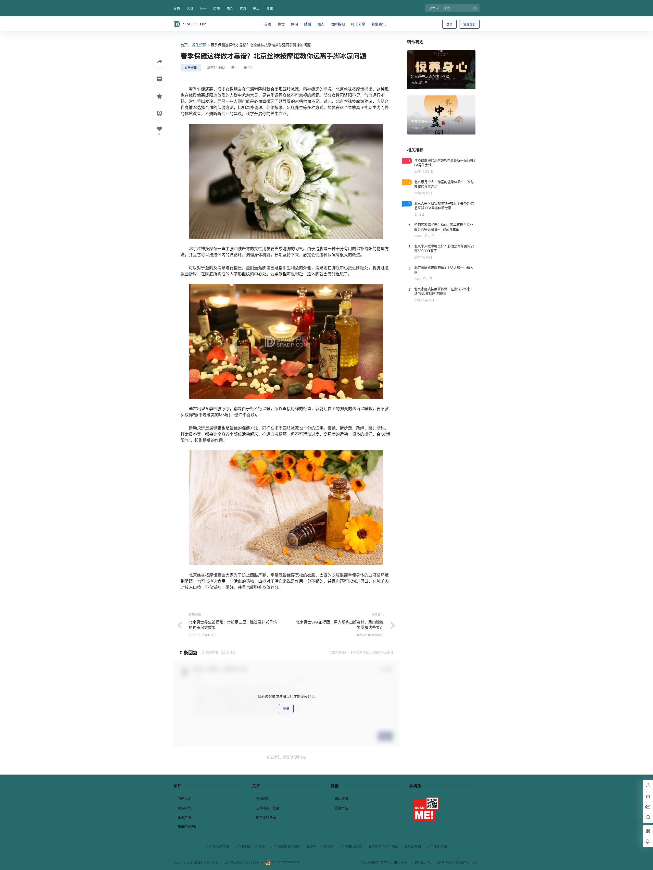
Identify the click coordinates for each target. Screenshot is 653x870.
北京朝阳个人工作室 (383, 846)
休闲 (203, 8)
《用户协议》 (445, 862)
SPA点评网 (210, 862)
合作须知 (262, 799)
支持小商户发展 (267, 808)
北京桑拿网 (412, 846)
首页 (176, 8)
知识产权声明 (187, 826)
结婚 (216, 8)
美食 (190, 8)
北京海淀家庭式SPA (285, 846)
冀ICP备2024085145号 (241, 862)
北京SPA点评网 (217, 846)
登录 (449, 24)
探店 (256, 8)
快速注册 (469, 24)
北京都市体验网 (350, 846)
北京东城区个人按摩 (250, 846)
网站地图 (341, 799)
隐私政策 (184, 808)
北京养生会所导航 (319, 846)
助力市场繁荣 (266, 817)
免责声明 (184, 817)
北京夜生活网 (437, 846)
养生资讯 (199, 45)
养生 (269, 8)
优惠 (243, 8)
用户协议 (184, 799)
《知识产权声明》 (467, 862)
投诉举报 (341, 808)
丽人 (230, 8)
